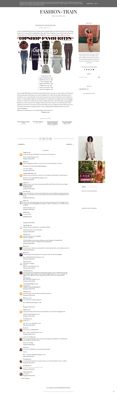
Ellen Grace (26, 298)
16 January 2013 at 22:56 (29, 316)
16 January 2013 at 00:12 (29, 288)
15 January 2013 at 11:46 (28, 158)
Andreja (25, 212)
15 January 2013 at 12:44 (28, 188)
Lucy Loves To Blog (28, 337)
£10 (51, 85)
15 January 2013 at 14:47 (28, 249)
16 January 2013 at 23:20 (29, 325)
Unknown (25, 152)
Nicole (24, 246)
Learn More (90, 3)
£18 (50, 76)
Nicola (24, 252)
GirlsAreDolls (26, 372)
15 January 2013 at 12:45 (28, 197)
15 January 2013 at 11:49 (28, 170)
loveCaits (25, 191)
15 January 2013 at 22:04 (29, 268)
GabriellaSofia (26, 270)
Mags (24, 161)
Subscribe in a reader (89, 210)
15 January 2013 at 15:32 (28, 259)
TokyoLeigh (26, 225)
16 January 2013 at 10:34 (29, 307)
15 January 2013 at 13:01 (28, 231)
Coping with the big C (28, 173)
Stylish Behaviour (27, 187)
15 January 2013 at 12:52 (29, 222)
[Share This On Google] (50, 138)
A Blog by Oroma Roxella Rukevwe (31, 287)
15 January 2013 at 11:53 (28, 179)
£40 (52, 78)
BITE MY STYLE (27, 216)
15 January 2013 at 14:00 (29, 243)
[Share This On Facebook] (40, 138)
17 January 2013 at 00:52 (29, 334)
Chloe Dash (26, 261)
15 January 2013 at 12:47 (28, 209)
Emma (24, 347)
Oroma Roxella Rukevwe (29, 283)
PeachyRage (26, 318)
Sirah (24, 328)
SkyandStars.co (69, 391)
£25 (52, 89)
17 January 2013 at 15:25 (28, 356)
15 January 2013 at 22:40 (29, 281)
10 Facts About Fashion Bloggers (38, 166)
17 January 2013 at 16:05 (29, 362)
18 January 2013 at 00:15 (29, 375)
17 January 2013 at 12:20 (29, 344)
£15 (52, 83)
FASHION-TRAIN (58, 11)
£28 (52, 79)
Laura (24, 182)
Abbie (24, 200)
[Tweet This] (43, 138)
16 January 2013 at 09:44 (29, 295)
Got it (96, 3)
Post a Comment (25, 378)
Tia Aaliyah (26, 359)
